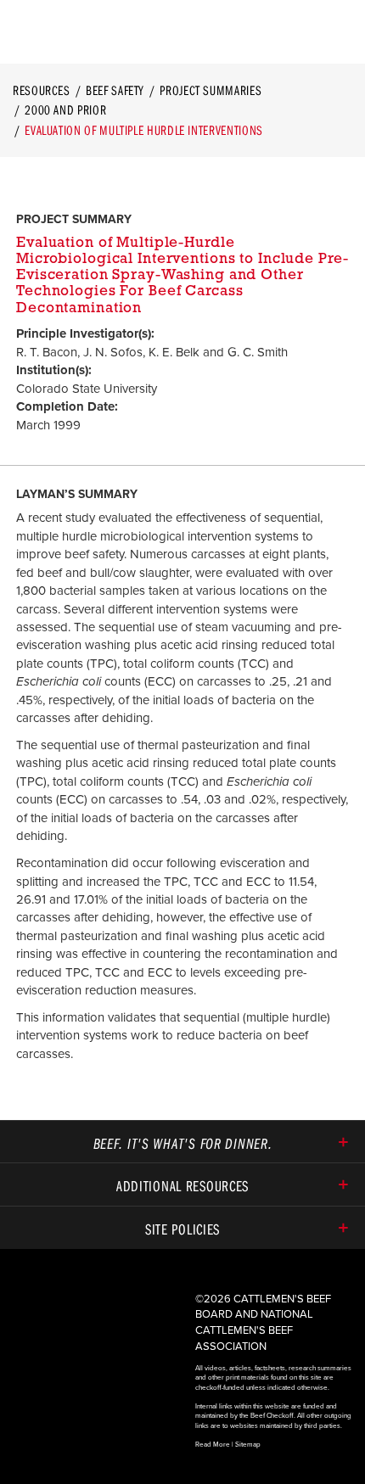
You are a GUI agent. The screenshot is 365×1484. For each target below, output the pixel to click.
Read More (212, 1444)
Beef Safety (115, 89)
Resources (41, 89)
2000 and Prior (65, 109)
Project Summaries (210, 89)
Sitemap (248, 1444)
